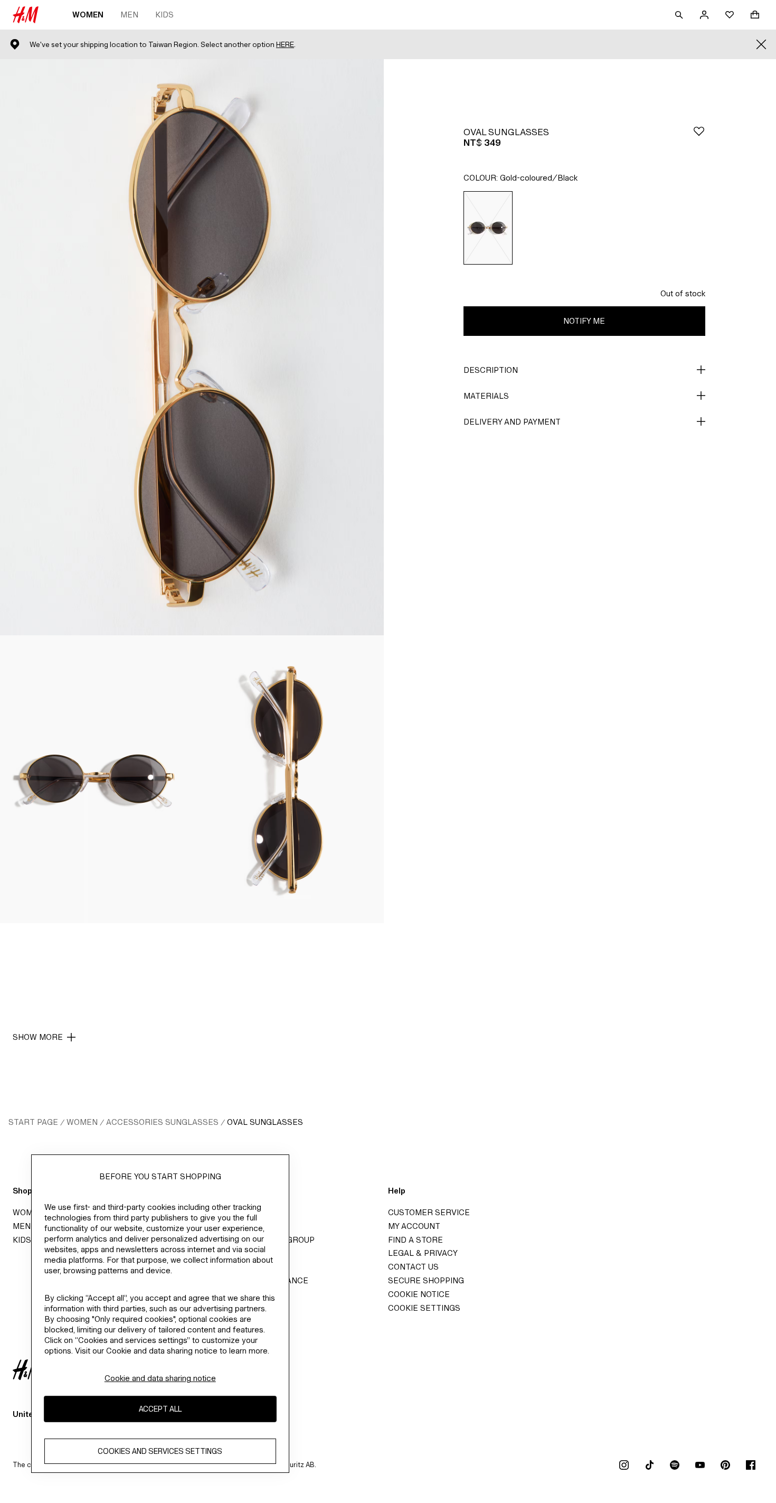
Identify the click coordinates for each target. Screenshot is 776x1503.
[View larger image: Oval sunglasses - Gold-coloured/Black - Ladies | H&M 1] (192, 347)
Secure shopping (426, 1280)
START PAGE (33, 1121)
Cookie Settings (424, 1307)
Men (129, 14)
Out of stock (682, 293)
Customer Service (429, 1212)
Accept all (160, 1409)
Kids (164, 14)
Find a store (415, 1239)
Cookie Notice (419, 1294)
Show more (38, 1036)
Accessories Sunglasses (162, 1121)
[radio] (488, 228)
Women (87, 14)
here (285, 45)
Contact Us (413, 1266)
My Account (414, 1226)
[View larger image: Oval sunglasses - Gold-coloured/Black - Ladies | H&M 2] (96, 779)
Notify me (584, 320)
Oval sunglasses (265, 1121)
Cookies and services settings (160, 1451)
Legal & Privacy (423, 1252)
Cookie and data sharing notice (160, 1378)
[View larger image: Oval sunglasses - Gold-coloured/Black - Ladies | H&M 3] (288, 779)
